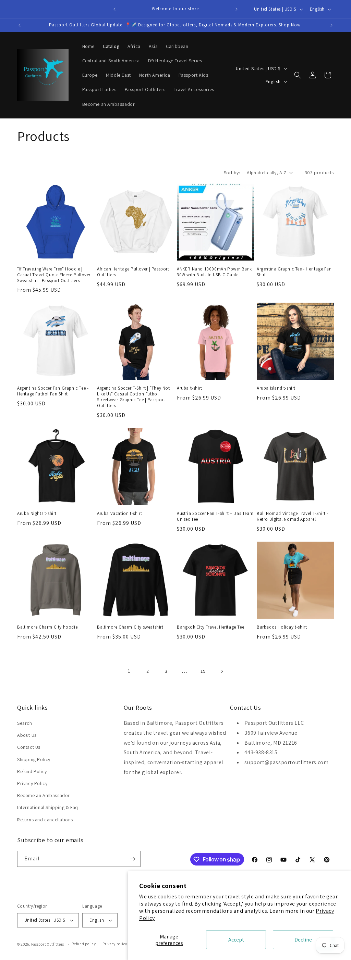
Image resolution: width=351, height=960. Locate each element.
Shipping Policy (33, 759)
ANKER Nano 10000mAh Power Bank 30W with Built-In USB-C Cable (214, 272)
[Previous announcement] (114, 9)
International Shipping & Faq (47, 807)
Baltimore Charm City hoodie (47, 627)
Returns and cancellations (45, 820)
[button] (297, 75)
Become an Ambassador (43, 795)
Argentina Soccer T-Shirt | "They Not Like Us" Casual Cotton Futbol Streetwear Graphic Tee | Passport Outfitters (133, 397)
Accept (236, 939)
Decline (303, 939)
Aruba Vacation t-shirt (119, 513)
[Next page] (221, 671)
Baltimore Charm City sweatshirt (130, 627)
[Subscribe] (132, 859)
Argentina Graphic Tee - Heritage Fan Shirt (294, 272)
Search (24, 723)
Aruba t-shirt (189, 388)
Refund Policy (32, 771)
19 (203, 671)
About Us (27, 735)
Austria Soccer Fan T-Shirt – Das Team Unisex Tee (215, 516)
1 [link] (129, 670)
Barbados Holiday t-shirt (282, 627)
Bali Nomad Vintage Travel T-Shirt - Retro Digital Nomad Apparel (292, 516)
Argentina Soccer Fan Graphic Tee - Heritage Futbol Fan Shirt (52, 391)
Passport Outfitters (47, 944)
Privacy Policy (32, 783)
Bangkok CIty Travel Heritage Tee (210, 627)
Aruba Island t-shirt (276, 388)
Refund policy (84, 944)
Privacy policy (114, 944)
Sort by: (232, 172)
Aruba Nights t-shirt (37, 513)
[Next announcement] (236, 9)
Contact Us (28, 747)
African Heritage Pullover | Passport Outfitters (133, 272)
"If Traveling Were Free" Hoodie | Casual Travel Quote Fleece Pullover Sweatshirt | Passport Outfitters (53, 274)
